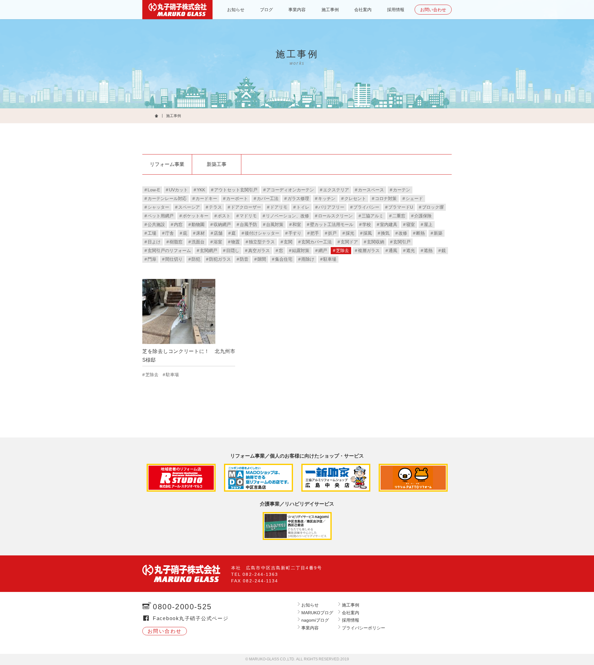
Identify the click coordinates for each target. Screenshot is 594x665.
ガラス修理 (298, 198)
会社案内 (363, 9)
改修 (402, 233)
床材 (200, 233)
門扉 (152, 259)
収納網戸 (222, 224)
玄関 (288, 241)
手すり (294, 233)
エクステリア (336, 189)
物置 (235, 241)
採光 (350, 233)
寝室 (410, 224)
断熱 (420, 233)
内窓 (178, 224)
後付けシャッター (262, 233)
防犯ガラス (220, 259)
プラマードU (400, 207)
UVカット (178, 189)
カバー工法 (267, 198)
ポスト (223, 215)
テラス (215, 207)
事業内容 (297, 9)
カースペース (371, 189)
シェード (414, 198)
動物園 (198, 224)
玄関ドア (349, 241)
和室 (296, 224)
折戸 (332, 233)
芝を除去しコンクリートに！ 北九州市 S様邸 (188, 356)
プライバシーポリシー (363, 627)
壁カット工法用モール (331, 224)
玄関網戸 (208, 250)
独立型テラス (262, 241)
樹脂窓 (176, 241)
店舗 (218, 233)
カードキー (206, 198)
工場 (152, 233)
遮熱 (428, 250)
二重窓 (398, 215)
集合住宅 (283, 259)
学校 (366, 224)
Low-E (154, 189)
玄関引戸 (402, 241)
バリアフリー (331, 207)
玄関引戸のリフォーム (169, 250)
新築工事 (216, 164)
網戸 (322, 250)
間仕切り (174, 259)
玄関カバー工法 (316, 241)
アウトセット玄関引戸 (235, 189)
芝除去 (342, 250)
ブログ (266, 9)
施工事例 (330, 9)
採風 (367, 233)
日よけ (154, 241)
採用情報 (395, 9)
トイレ (302, 207)
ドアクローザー (246, 207)
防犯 (196, 259)
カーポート (237, 198)
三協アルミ (372, 215)
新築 (438, 233)
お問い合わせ (433, 9)
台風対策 (274, 224)
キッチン (326, 198)
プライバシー (366, 207)
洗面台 (198, 241)
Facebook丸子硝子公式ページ (191, 618)
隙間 (261, 259)
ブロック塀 (433, 207)
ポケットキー (196, 215)
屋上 (428, 224)
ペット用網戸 (161, 215)
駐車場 (329, 259)
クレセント (355, 198)
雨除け (307, 259)
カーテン (401, 189)
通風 (393, 250)
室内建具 (388, 224)
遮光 (410, 250)
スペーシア (189, 207)
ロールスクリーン (335, 215)
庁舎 (169, 233)
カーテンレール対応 (167, 198)
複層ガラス (369, 250)
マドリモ (248, 215)
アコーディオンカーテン (290, 189)
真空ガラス (259, 250)
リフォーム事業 (167, 164)
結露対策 (300, 250)
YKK (201, 189)
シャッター (158, 207)
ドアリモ (278, 207)
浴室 (217, 241)
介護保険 (423, 215)
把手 (314, 233)
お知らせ (235, 9)
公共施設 (156, 224)
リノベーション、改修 (287, 215)
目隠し (232, 250)
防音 (244, 259)
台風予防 (248, 224)
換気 (385, 233)
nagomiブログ (315, 620)
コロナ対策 (386, 198)
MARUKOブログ (317, 612)
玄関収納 (375, 241)
